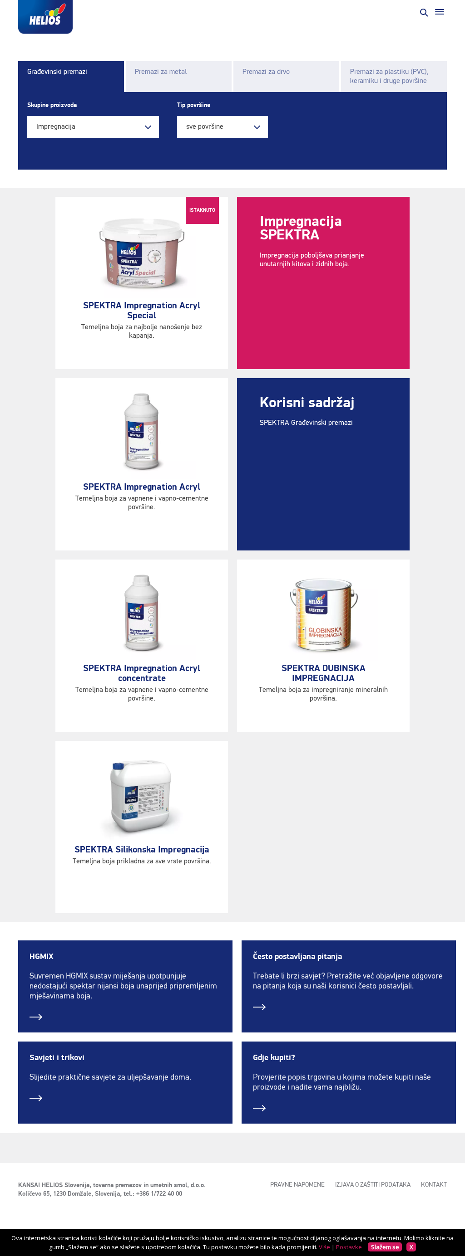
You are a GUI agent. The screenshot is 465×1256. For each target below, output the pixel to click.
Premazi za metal (161, 72)
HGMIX (42, 957)
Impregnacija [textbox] (55, 127)
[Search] (423, 12)
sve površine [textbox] (204, 127)
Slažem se (385, 1247)
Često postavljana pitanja (297, 957)
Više (324, 1247)
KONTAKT (434, 1185)
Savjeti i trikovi (57, 1058)
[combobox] (93, 127)
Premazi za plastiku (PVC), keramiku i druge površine (389, 76)
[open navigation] (439, 12)
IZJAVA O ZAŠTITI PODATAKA (373, 1185)
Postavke (349, 1247)
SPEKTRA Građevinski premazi (306, 423)
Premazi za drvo (266, 72)
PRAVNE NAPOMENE (297, 1185)
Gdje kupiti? (274, 1058)
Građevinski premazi (57, 72)
